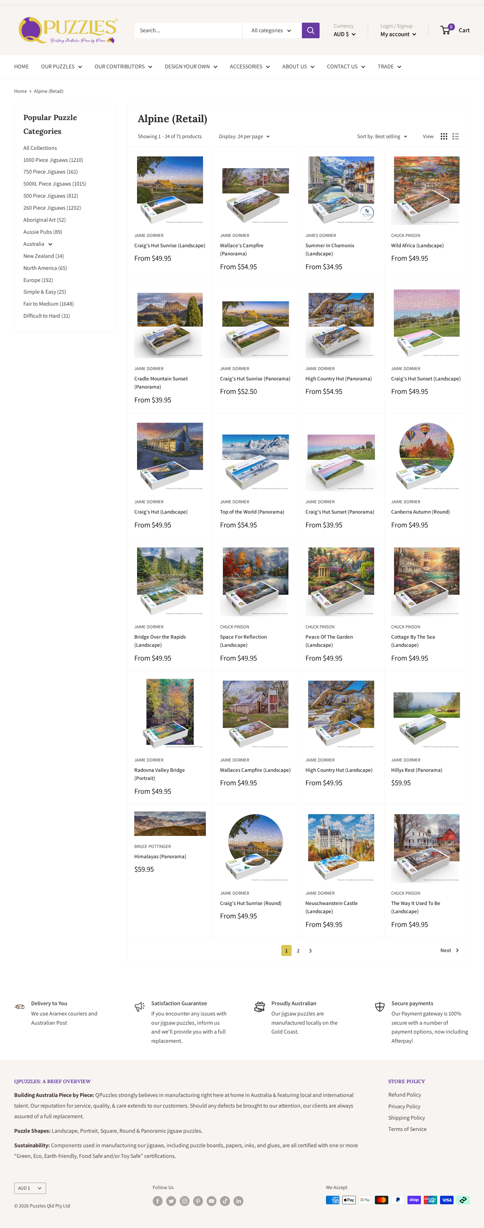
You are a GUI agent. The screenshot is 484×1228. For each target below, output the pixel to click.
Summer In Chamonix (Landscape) (329, 249)
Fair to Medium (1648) (48, 303)
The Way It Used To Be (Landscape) (415, 907)
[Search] (311, 30)
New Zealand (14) (43, 256)
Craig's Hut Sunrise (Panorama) (255, 378)
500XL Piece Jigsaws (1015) (54, 183)
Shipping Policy (406, 1117)
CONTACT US (342, 66)
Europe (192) (38, 280)
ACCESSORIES (246, 66)
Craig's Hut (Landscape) (161, 511)
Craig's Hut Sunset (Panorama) (340, 511)
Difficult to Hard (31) (46, 315)
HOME (21, 66)
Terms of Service (407, 1129)
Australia (34, 244)
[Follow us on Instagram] (185, 1201)
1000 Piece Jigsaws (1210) (53, 160)
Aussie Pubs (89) (42, 232)
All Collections (40, 148)
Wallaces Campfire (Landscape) (255, 769)
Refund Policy (404, 1094)
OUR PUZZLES (57, 66)
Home (20, 91)
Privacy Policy (404, 1106)
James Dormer (320, 235)
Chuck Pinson (405, 235)
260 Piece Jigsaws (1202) (52, 207)
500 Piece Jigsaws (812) (50, 195)
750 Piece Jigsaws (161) (50, 171)
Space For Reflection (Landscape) (243, 640)
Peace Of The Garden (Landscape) (329, 640)
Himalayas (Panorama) (160, 856)
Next (445, 950)
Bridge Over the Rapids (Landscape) (160, 640)
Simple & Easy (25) (44, 291)
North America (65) (45, 268)
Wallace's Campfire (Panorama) (242, 249)
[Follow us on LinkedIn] (238, 1201)
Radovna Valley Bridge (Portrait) (159, 773)
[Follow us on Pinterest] (198, 1201)
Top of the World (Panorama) (252, 511)
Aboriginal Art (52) (44, 219)
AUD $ (24, 1188)
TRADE (386, 66)
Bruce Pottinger (152, 846)
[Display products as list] (455, 136)
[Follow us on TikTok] (225, 1201)
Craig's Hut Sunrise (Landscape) (170, 245)
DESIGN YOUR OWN (187, 66)
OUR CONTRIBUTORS (120, 66)
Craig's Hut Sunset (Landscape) (426, 378)
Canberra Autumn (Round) (420, 511)
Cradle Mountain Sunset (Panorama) (161, 382)
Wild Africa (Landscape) (417, 245)
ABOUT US (294, 66)
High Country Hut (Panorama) (338, 378)
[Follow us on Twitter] (171, 1201)
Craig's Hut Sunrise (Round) (251, 903)
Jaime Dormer (148, 235)
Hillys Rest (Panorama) (417, 769)
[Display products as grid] (444, 136)
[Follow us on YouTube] (211, 1201)
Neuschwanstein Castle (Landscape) (331, 907)
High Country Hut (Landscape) (339, 769)
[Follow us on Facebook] (158, 1201)
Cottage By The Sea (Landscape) (413, 640)
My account (396, 34)
